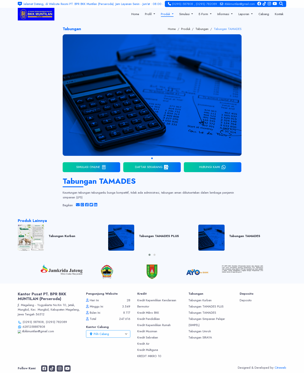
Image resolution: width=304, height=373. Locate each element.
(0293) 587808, (34, 322)
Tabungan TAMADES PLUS (206, 306)
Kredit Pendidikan (148, 319)
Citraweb (280, 367)
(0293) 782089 (206, 4)
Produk (185, 29)
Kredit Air (143, 343)
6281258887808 (33, 326)
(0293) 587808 (182, 4)
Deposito (246, 300)
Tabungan (201, 29)
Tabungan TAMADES (228, 29)
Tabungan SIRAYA (200, 337)
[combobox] (108, 334)
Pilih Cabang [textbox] (101, 334)
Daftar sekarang (149, 167)
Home (172, 29)
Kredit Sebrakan (147, 337)
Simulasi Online (88, 167)
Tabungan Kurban (200, 300)
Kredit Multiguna (147, 350)
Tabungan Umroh (199, 331)
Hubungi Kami (209, 167)
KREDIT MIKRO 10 (149, 356)
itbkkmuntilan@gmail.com (240, 4)
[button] (149, 255)
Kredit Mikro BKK (148, 312)
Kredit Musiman (147, 331)
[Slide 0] (152, 158)
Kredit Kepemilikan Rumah (154, 325)
